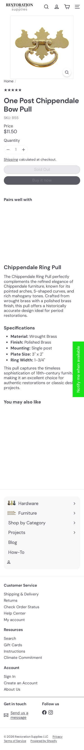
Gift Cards (13, 644)
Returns (10, 600)
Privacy (57, 737)
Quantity (12, 140)
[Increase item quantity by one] (23, 149)
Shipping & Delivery (21, 594)
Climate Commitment (23, 657)
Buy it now (42, 180)
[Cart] (67, 6)
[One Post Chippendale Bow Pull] (42, 219)
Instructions (14, 651)
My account (14, 619)
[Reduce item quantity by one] (8, 149)
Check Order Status (21, 606)
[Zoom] (67, 72)
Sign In (9, 676)
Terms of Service (15, 741)
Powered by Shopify (43, 741)
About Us (12, 689)
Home (8, 81)
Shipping (11, 159)
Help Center (15, 613)
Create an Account (21, 682)
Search (10, 638)
